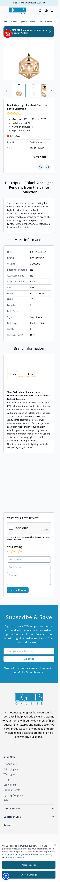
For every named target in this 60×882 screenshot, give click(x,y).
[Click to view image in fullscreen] (28, 55)
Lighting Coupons (13, 795)
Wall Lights (9, 774)
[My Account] (46, 11)
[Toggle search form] (40, 11)
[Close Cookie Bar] (55, 845)
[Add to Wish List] (41, 167)
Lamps (7, 779)
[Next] (51, 91)
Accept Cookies (29, 864)
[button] (28, 757)
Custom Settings (29, 874)
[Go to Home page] (17, 11)
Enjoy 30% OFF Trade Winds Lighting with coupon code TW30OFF (26, 31)
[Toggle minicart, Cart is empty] (52, 11)
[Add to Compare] (48, 167)
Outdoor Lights (11, 790)
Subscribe (28, 658)
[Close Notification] (50, 31)
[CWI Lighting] (29, 374)
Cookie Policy (17, 857)
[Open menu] (5, 11)
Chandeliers (10, 763)
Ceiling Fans (9, 784)
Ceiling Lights (10, 769)
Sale (5, 800)
